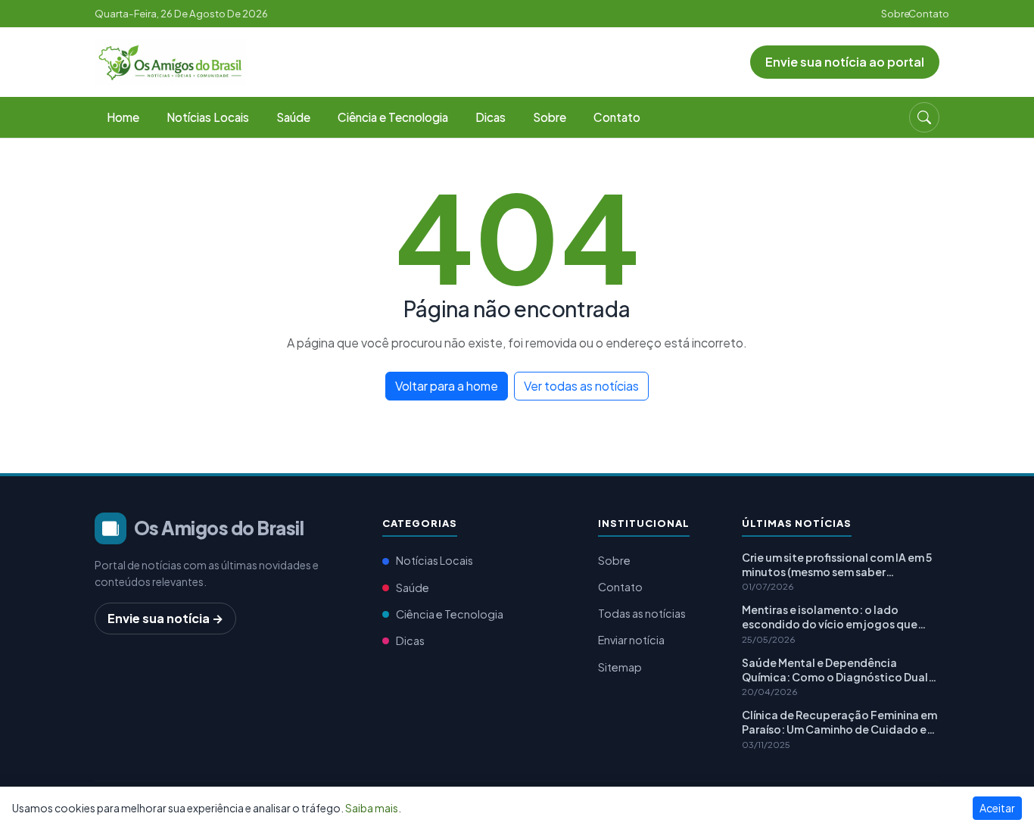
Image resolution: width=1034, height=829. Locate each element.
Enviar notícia (631, 640)
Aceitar (997, 808)
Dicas (490, 117)
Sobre (895, 13)
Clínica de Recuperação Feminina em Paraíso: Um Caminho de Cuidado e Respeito (839, 722)
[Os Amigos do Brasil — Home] (170, 60)
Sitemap (620, 667)
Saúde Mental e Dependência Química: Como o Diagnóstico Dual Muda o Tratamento (835, 670)
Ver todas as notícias (581, 386)
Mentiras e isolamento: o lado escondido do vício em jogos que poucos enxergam (829, 617)
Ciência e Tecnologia (393, 117)
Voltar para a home (446, 386)
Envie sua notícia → (165, 618)
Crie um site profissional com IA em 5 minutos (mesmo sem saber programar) (837, 564)
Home (123, 117)
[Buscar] (924, 117)
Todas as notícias (642, 613)
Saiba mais (371, 808)
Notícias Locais (208, 117)
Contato (928, 13)
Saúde (293, 117)
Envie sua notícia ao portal (844, 62)
